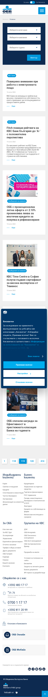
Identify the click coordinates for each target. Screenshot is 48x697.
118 (14, 461)
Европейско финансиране (13, 542)
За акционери (8, 535)
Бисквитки (28, 563)
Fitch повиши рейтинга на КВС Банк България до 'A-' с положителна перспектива (23, 132)
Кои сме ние (7, 529)
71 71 (11, 593)
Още (13, 106)
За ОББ (7, 523)
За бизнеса (40, 2)
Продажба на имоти (31, 552)
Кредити (6, 490)
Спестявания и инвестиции (13, 493)
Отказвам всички (24, 382)
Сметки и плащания (10, 487)
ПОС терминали (30, 495)
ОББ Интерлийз (29, 532)
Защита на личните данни (34, 567)
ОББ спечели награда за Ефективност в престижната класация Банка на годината (22, 425)
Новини (5, 560)
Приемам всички (24, 365)
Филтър (33, 58)
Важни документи (31, 570)
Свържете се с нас (14, 578)
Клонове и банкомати (17, 624)
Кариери (6, 557)
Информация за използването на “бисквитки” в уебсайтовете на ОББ (24, 344)
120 (32, 461)
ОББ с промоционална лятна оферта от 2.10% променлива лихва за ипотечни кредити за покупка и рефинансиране (23, 213)
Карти (5, 484)
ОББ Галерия (7, 554)
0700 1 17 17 (17, 602)
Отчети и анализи (9, 545)
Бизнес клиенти (29, 476)
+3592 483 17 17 (17, 585)
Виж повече (34, 356)
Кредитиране (29, 484)
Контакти (6, 566)
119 (23, 461)
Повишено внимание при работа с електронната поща (22, 84)
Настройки (22, 373)
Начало (5, 19)
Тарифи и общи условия (12, 548)
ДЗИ (25, 529)
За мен (26, 2)
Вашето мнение (9, 563)
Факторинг (28, 506)
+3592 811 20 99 (17, 609)
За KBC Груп (7, 532)
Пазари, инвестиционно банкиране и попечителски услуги (34, 500)
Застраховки (7, 499)
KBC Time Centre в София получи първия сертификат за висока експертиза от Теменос (24, 281)
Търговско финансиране (33, 492)
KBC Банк (11, 76)
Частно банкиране (10, 496)
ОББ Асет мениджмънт (32, 541)
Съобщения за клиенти (17, 201)
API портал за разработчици (34, 573)
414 (42, 461)
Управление (7, 538)
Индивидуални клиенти (12, 476)
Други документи (9, 551)
